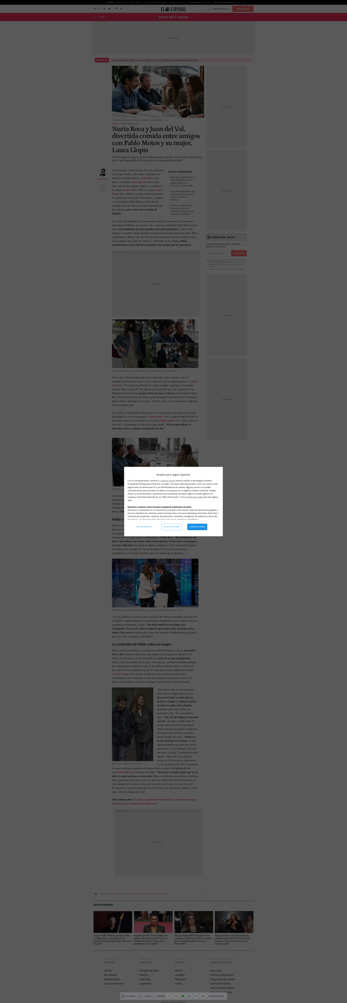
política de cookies (195, 497)
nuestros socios (167, 480)
